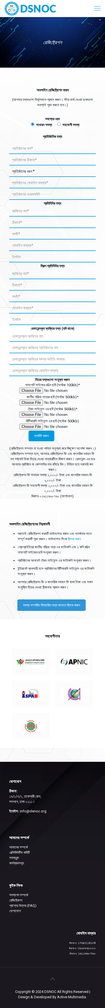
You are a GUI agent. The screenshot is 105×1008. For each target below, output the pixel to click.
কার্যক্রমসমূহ (16, 863)
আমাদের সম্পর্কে (18, 847)
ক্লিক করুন (74, 539)
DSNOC (50, 992)
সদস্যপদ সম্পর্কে (18, 895)
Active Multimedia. (72, 997)
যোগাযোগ (15, 911)
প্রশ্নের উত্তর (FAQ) (22, 905)
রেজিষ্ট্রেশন (15, 900)
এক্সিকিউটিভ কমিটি (19, 852)
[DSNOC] (30, 8)
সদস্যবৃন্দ (14, 858)
